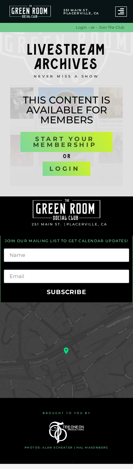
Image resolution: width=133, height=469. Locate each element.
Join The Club (111, 27)
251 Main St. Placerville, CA (81, 11)
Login (81, 27)
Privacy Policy (88, 462)
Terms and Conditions (51, 462)
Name (12, 245)
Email (11, 267)
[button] (121, 11)
